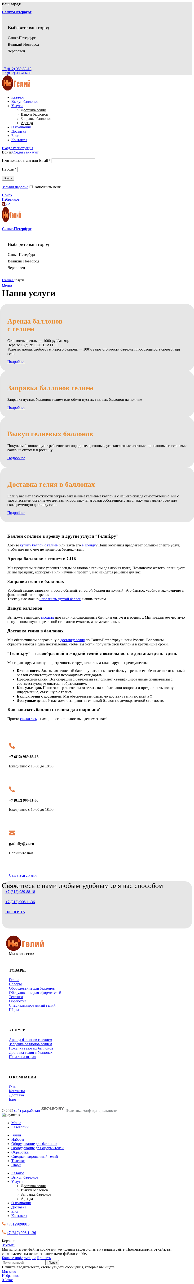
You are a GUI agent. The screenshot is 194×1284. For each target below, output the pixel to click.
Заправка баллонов (36, 119)
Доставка (16, 1095)
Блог (13, 1099)
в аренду (89, 545)
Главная (8, 280)
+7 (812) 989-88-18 (16, 69)
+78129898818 (18, 1224)
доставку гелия (72, 640)
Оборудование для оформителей (35, 993)
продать (47, 617)
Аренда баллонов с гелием (30, 1040)
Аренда (27, 123)
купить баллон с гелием (39, 545)
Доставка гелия (33, 110)
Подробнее (16, 362)
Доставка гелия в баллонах (31, 1052)
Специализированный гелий (32, 1005)
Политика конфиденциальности (91, 1110)
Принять (44, 1258)
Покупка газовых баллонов (31, 1048)
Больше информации (19, 1258)
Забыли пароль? (15, 187)
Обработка (17, 1001)
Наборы (15, 984)
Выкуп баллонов (34, 114)
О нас (13, 1087)
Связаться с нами (23, 875)
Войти (8, 178)
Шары (14, 1010)
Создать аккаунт (25, 152)
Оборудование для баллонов (32, 988)
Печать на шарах (22, 1057)
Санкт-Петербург (16, 12)
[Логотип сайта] (16, 89)
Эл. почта (15, 912)
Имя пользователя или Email (26, 160)
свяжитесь (28, 719)
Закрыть (8, 1245)
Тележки (16, 997)
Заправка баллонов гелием (30, 1044)
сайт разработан (27, 1110)
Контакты (17, 1091)
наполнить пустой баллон (60, 599)
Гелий (14, 980)
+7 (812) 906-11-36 (16, 73)
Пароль (9, 169)
